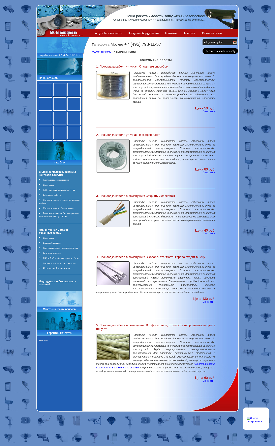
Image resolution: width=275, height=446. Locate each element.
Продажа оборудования (143, 33)
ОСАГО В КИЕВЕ (112, 367)
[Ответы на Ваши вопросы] (59, 311)
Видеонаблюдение (52, 243)
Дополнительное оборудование (58, 208)
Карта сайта (43, 341)
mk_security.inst (213, 42)
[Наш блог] (59, 161)
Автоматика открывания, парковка (59, 263)
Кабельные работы (52, 195)
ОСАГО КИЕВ (131, 367)
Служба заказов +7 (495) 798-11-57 (59, 55)
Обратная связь (211, 33)
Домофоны (48, 185)
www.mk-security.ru (101, 52)
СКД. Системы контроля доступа (59, 190)
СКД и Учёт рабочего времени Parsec (61, 258)
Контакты (171, 33)
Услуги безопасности (108, 33)
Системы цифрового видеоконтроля (60, 248)
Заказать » (209, 111)
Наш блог (189, 33)
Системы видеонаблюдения (56, 180)
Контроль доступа (52, 253)
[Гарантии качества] (59, 331)
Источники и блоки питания (56, 268)
